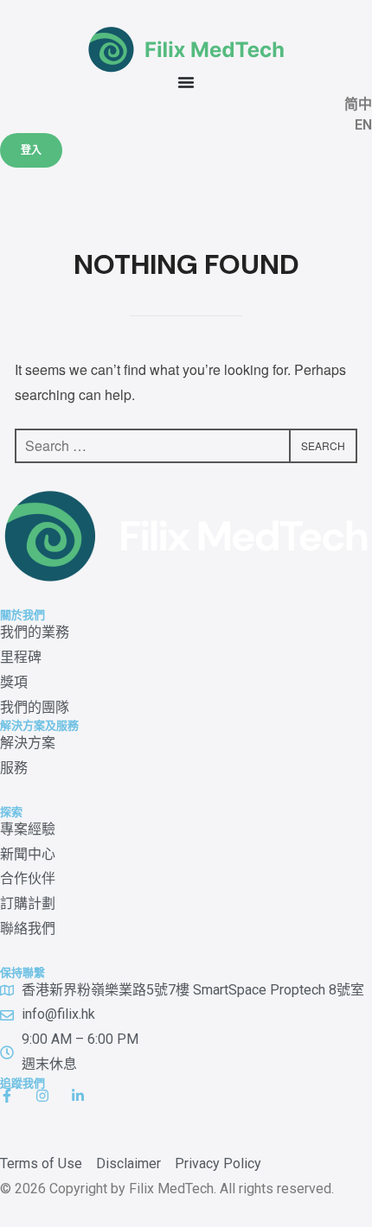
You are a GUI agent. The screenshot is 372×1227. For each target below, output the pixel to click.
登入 (31, 149)
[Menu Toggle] (186, 82)
